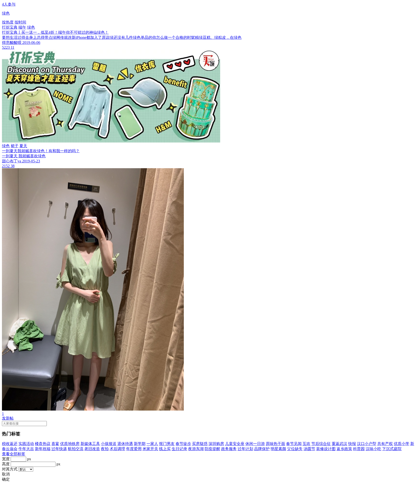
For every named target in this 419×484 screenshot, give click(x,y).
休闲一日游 (255, 444)
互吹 (306, 444)
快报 (352, 444)
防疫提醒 (212, 449)
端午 (22, 27)
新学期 (139, 444)
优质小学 (401, 444)
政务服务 (229, 449)
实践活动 (26, 444)
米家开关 (150, 449)
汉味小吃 (373, 449)
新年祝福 (42, 449)
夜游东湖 (196, 449)
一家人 (152, 444)
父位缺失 (295, 449)
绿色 (31, 27)
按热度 (8, 22)
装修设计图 (326, 449)
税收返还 (9, 444)
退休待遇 (125, 444)
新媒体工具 (90, 444)
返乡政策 (344, 449)
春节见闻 (294, 444)
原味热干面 (275, 444)
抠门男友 (167, 444)
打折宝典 (9, 27)
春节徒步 (183, 444)
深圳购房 (216, 444)
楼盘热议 (42, 444)
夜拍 (105, 449)
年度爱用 (134, 449)
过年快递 (59, 449)
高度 (6, 464)
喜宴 (55, 444)
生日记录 (179, 449)
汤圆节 (309, 449)
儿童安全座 (234, 444)
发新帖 (8, 418)
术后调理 (117, 449)
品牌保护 (262, 449)
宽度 (6, 459)
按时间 (20, 22)
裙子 (14, 146)
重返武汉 (339, 444)
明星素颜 (278, 449)
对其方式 (9, 469)
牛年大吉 (26, 449)
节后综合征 (321, 444)
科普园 (359, 449)
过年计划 (245, 449)
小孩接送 (108, 444)
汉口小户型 (366, 444)
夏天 (23, 146)
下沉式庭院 (392, 449)
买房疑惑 (200, 444)
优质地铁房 (70, 444)
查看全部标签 (13, 454)
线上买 (165, 449)
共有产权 (385, 444)
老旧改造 (92, 449)
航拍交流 (75, 449)
